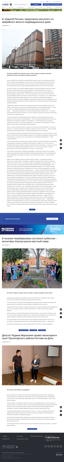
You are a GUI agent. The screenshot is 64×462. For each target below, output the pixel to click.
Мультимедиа (49, 7)
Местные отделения (31, 7)
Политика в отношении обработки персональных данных (12, 457)
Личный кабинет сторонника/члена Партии (52, 4)
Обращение (36, 4)
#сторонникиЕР (33, 330)
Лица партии (11, 7)
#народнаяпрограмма (23, 330)
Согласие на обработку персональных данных (10, 458)
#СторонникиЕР (42, 330)
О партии (3, 7)
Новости (15, 14)
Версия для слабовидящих (57, 1)
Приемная (41, 7)
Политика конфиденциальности (8, 456)
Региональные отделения (37, 436)
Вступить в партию (58, 7)
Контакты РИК (6, 439)
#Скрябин (32, 209)
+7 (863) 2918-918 (52, 438)
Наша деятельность (21, 7)
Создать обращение (52, 218)
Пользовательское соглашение (7, 455)
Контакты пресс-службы (22, 439)
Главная (3, 14)
